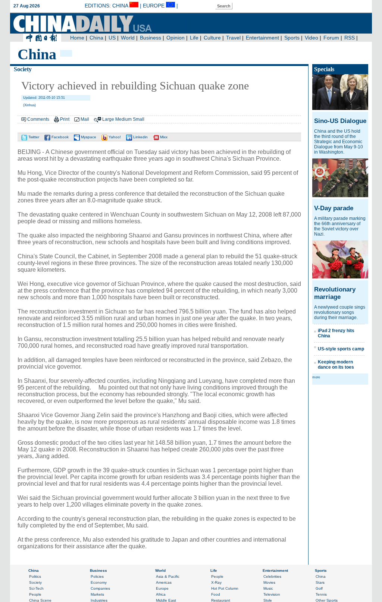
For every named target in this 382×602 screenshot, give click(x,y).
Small (138, 119)
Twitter (33, 137)
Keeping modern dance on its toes (336, 364)
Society (23, 69)
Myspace (88, 137)
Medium (123, 119)
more (316, 377)
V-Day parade (333, 208)
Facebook (59, 137)
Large (108, 119)
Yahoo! (114, 137)
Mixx (163, 137)
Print (64, 119)
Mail (85, 119)
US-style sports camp (341, 349)
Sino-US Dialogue (340, 121)
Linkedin (140, 137)
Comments (38, 119)
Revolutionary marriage (335, 293)
